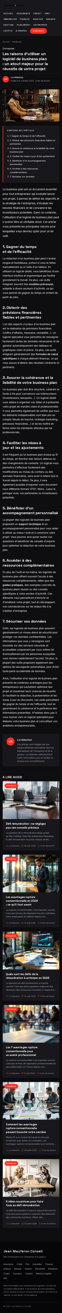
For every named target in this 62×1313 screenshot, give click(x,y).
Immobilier (10, 19)
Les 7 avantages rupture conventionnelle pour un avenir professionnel (21, 1051)
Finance (25, 19)
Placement (24, 25)
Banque (51, 19)
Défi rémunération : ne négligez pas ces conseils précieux (26, 825)
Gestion (8, 25)
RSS (5, 1278)
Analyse (38, 19)
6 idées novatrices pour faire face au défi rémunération (24, 1203)
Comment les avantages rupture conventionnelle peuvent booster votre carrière (26, 1128)
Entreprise (40, 25)
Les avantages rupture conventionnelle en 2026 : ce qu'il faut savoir (22, 900)
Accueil (8, 13)
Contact (38, 31)
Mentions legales (44, 1273)
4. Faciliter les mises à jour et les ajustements (32, 156)
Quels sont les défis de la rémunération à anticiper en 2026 (27, 976)
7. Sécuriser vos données (22, 176)
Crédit (37, 13)
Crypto (8, 31)
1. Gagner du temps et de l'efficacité (27, 136)
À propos (21, 31)
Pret (47, 13)
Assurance (23, 13)
